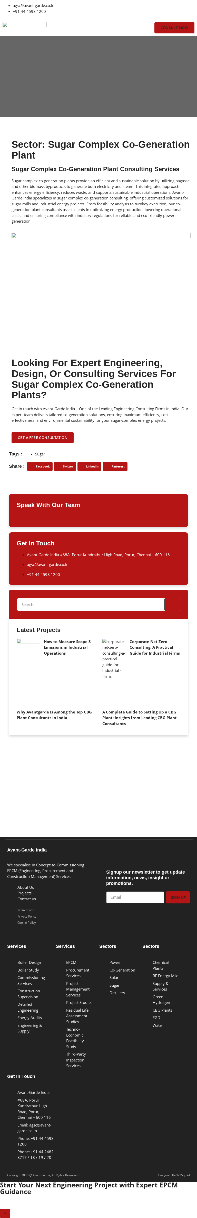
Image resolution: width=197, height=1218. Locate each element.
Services (16, 946)
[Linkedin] (121, 9)
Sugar (40, 453)
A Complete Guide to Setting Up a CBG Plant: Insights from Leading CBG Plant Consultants (139, 717)
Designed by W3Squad (174, 1175)
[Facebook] (135, 9)
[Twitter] (107, 9)
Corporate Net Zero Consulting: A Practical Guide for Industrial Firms (155, 647)
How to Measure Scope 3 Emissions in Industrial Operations (67, 647)
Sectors (107, 946)
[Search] (172, 604)
